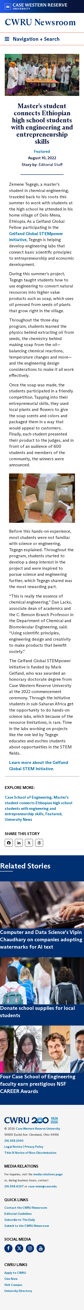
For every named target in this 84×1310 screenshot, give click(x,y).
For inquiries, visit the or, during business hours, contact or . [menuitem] (33, 1180)
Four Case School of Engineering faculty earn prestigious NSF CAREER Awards (37, 1084)
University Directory (18, 1291)
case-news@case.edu (42, 1186)
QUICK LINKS (16, 1200)
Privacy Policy (34, 1147)
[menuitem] (42, 1208)
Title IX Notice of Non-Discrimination (30, 1153)
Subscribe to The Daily (19, 1220)
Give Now (10, 1279)
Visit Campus (13, 1285)
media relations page (47, 1174)
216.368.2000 (13, 1141)
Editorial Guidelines (18, 1214)
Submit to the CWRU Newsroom (26, 1226)
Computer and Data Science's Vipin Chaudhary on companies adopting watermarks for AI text (41, 939)
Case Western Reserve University (38, 1128)
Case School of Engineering (28, 797)
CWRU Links (15, 1265)
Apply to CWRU (15, 1273)
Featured (53, 814)
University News (18, 819)
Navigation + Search (31, 40)
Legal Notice (13, 1147)
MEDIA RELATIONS (21, 1166)
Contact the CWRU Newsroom (25, 1208)
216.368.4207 (14, 1186)
